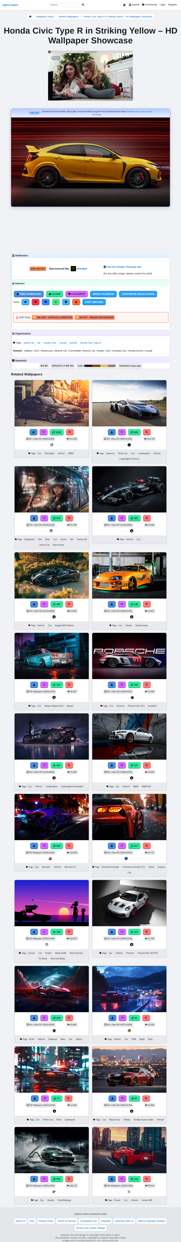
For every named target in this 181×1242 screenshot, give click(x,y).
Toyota (128, 625)
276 (58, 1179)
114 (135, 932)
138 (135, 604)
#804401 (96, 366)
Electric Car (89, 350)
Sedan (100, 350)
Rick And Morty (58, 959)
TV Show (42, 959)
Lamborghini (144, 453)
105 (58, 1018)
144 (135, 1179)
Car (39, 453)
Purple (48, 953)
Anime (63, 539)
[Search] (83, 4)
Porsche (120, 706)
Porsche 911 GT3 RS (148, 953)
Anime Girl (82, 539)
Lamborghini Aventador (72, 786)
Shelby (127, 1120)
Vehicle (61, 453)
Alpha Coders (10, 5)
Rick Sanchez (76, 953)
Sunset (31, 953)
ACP (21, 317)
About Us (20, 1221)
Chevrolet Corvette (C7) (134, 867)
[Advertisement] (90, 229)
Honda (63, 343)
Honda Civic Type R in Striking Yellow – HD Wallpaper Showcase (117, 16)
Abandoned (138, 1191)
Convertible (75, 350)
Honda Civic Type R (90, 343)
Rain (47, 539)
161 (135, 518)
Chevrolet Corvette (110, 867)
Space (79, 1039)
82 (135, 1018)
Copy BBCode (94, 302)
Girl (71, 539)
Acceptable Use (88, 1221)
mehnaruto (138, 444)
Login (162, 4)
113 (58, 765)
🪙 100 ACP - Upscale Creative (52, 317)
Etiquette (106, 1221)
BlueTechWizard (139, 858)
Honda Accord (135, 350)
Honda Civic (50, 343)
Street (151, 867)
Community (150, 4)
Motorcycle (47, 350)
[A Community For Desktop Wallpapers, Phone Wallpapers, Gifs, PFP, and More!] (30, 16)
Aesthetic (152, 706)
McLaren (46, 867)
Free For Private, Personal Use (124, 267)
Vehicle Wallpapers (69, 16)
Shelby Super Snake (143, 1120)
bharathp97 (61, 530)
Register (172, 4)
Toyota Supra (141, 625)
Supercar (110, 453)
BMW (71, 453)
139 (58, 932)
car (39, 343)
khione (139, 697)
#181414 (88, 366)
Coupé (148, 350)
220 (58, 846)
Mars (63, 1039)
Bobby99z (60, 444)
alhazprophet (60, 858)
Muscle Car (61, 350)
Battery (28, 350)
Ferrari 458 (147, 1200)
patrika (138, 530)
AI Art (31, 1039)
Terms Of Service (67, 1221)
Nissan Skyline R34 (54, 706)
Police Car (48, 1120)
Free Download (30, 294)
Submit (135, 4)
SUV (36, 350)
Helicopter (49, 453)
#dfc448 (104, 366)
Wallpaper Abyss (45, 16)
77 (58, 1098)
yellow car (29, 343)
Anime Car (44, 545)
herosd (60, 1191)
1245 (58, 432)
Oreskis (82, 268)
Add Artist (38, 268)
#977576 (111, 366)
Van (108, 350)
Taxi (40, 539)
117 (135, 846)
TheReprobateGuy (60, 944)
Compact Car (119, 350)
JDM (133, 1039)
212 (58, 518)
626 (135, 432)
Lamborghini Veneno (129, 459)
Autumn (161, 867)
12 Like (55, 294)
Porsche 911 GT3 (136, 706)
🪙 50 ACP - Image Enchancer (94, 317)
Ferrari (117, 1200)
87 (135, 1098)
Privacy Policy (46, 1221)
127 (135, 765)
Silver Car (122, 453)
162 (58, 604)
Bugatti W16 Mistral (64, 625)
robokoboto (139, 1030)
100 (135, 684)
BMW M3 (146, 786)
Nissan (70, 706)
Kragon (61, 1030)
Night (141, 1039)
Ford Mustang (64, 1200)
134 (58, 684)
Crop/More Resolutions (138, 294)
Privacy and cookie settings (90, 1228)
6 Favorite (78, 294)
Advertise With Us (124, 1221)
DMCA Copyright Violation (151, 1221)
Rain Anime (58, 545)
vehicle (73, 343)
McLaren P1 (70, 867)
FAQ (32, 1221)
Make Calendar (103, 294)
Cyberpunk (29, 539)
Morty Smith (60, 953)
